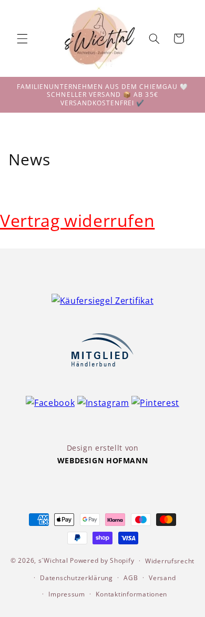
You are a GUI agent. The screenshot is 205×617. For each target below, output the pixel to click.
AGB (131, 578)
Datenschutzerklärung (76, 578)
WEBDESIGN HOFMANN (102, 460)
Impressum (66, 594)
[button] (22, 38)
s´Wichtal (53, 560)
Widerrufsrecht (169, 561)
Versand (162, 578)
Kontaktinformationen (131, 594)
